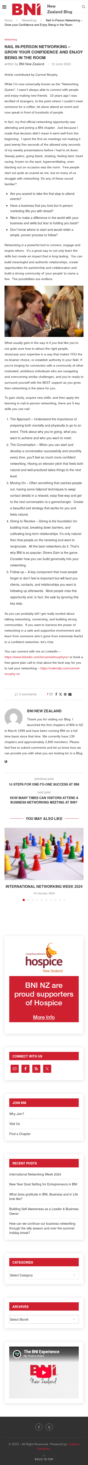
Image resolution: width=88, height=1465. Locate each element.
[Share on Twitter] (60, 694)
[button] (8, 864)
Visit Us (14, 1123)
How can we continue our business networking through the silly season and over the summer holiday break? (42, 1228)
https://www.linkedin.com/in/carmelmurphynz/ (37, 657)
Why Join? (16, 1113)
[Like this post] (51, 694)
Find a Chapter (20, 1133)
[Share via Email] (70, 694)
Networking (29, 20)
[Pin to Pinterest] (65, 694)
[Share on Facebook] (56, 694)
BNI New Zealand (31, 64)
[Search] (83, 6)
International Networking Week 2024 (44, 886)
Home (8, 20)
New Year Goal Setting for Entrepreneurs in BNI (43, 1184)
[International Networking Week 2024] (44, 854)
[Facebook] (38, 1427)
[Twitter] (49, 1427)
